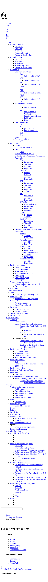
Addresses (14, 288)
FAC (21, 74)
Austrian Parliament (27, 259)
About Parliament (12, 318)
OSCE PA (23, 219)
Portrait (27, 173)
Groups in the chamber (23, 55)
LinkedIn (6, 569)
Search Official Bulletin (19, 313)
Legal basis (28, 168)
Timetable (27, 164)
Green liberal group (22, 278)
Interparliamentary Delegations (21, 444)
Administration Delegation (24, 154)
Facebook (13, 569)
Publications (28, 118)
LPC (21, 141)
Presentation (28, 162)
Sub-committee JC (31, 131)
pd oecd (22, 213)
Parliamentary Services (18, 349)
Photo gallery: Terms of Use (25, 418)
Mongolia (18, 488)
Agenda (13, 543)
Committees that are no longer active (28, 324)
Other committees (21, 122)
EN (7, 38)
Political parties (20, 280)
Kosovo (18, 492)
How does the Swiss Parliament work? (24, 376)
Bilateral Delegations (18, 463)
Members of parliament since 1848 (27, 284)
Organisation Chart (22, 355)
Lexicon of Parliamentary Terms (22, 370)
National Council (16, 45)
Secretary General (21, 351)
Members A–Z (20, 51)
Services (9, 385)
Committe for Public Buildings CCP (33, 326)
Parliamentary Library (18, 404)
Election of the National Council (31, 341)
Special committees (22, 139)
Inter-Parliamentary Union (24, 448)
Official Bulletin (16, 297)
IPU (21, 194)
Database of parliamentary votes (26, 294)
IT (6, 34)
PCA (17, 137)
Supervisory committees (24, 103)
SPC (21, 97)
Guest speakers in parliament (25, 427)
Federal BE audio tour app (24, 397)
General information (22, 391)
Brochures (18, 374)
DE (7, 29)
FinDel (17, 145)
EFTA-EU (23, 171)
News (12, 408)
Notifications (15, 414)
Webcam (18, 421)
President (18, 49)
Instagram (28, 569)
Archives (13, 320)
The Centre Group (21, 271)
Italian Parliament (26, 246)
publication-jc (29, 129)
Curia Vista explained (23, 305)
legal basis (28, 215)
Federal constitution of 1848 (34, 383)
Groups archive (20, 322)
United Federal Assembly (19, 282)
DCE (21, 181)
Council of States (16, 57)
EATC (22, 91)
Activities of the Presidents (20, 433)
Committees (14, 70)
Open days (19, 395)
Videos (26, 192)
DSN (21, 328)
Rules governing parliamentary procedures (30, 379)
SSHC (22, 82)
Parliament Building (17, 360)
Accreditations (20, 402)
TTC (21, 89)
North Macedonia (21, 490)
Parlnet (8, 23)
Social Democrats (21, 269)
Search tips (14, 412)
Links (26, 120)
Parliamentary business (14, 290)
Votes (12, 292)
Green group (19, 276)
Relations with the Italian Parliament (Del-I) (31, 477)
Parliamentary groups (18, 265)
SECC (22, 95)
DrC (21, 135)
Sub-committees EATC (32, 93)
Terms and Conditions (18, 550)
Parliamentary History (18, 368)
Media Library (15, 416)
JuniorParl (14, 563)
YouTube (21, 569)
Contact (8, 25)
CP (21, 124)
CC (21, 110)
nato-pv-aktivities (30, 204)
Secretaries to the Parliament (25, 358)
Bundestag (23, 234)
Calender (27, 175)
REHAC (23, 332)
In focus (13, 410)
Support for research (22, 406)
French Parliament (26, 240)
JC (21, 126)
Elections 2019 (29, 343)
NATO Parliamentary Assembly (26, 458)
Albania (18, 486)
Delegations (14, 143)
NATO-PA (24, 202)
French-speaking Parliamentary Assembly (30, 450)
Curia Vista (14, 301)
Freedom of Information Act (20, 423)
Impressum (14, 548)
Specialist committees (23, 72)
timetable (27, 210)
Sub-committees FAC (32, 76)
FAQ (17, 496)
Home (8, 515)
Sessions (13, 307)
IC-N (21, 133)
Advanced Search (21, 286)
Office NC (19, 47)
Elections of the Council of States (32, 345)
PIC (21, 101)
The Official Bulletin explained (26, 299)
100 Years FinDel (26, 147)
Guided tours (19, 389)
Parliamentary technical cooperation (23, 484)
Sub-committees (30, 108)
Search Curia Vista (17, 315)
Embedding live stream (18, 429)
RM (7, 36)
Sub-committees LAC (32, 80)
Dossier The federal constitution (31, 381)
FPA (21, 160)
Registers (13, 498)
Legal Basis (28, 238)
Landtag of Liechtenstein (29, 252)
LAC (21, 78)
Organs (8, 42)
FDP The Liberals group (24, 273)
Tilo (16, 362)
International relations (13, 431)
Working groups (30, 114)
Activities (27, 166)
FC (21, 105)
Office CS (18, 59)
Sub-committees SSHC (32, 84)
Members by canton (22, 53)
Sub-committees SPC (32, 99)
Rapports (27, 330)
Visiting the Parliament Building (22, 387)
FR (7, 32)
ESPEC (22, 87)
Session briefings (21, 311)
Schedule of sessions (22, 309)
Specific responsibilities (32, 116)
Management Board (22, 353)
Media (12, 400)
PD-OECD (19, 460)
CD (16, 150)
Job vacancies (15, 559)
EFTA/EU (19, 446)
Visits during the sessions (24, 393)
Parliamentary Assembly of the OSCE (29, 452)
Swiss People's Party (22, 267)
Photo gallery (15, 546)
